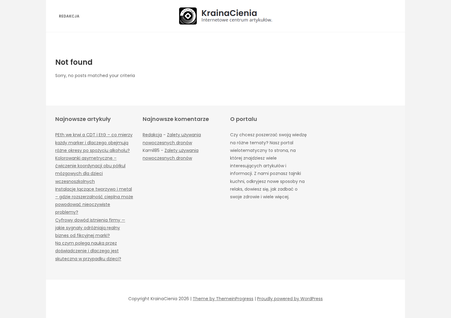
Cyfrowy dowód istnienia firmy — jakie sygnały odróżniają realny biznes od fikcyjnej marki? (90, 227)
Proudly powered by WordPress (290, 299)
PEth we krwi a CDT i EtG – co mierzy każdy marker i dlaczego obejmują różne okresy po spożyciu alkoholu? (94, 142)
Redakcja (69, 16)
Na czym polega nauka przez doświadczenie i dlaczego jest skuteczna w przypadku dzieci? (88, 251)
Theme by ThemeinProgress (223, 299)
